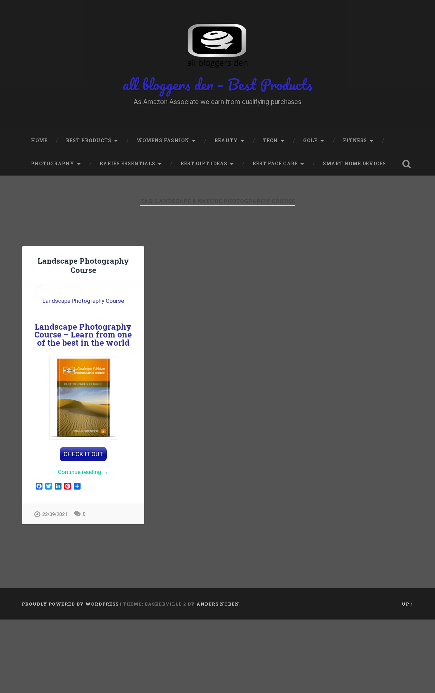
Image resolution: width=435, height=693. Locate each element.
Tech (270, 140)
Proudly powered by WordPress (70, 604)
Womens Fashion (163, 140)
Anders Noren (217, 604)
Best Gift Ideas (203, 164)
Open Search (406, 164)
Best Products (88, 140)
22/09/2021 (54, 514)
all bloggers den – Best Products (217, 84)
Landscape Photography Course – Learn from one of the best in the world (83, 334)
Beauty (226, 140)
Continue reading (95, 472)
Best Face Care (275, 164)
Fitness (355, 140)
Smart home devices (354, 164)
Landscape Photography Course (83, 265)
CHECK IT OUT (83, 454)
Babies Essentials (127, 164)
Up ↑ (407, 604)
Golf (310, 140)
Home (39, 140)
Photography (52, 164)
